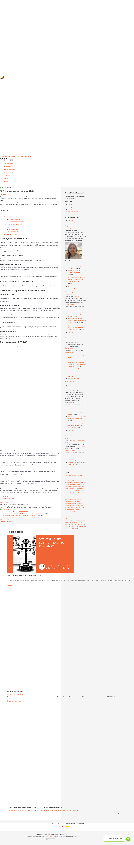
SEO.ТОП (26, 504)
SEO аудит (79, 475)
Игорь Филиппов (69, 340)
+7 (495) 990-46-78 (6, 160)
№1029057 (50, 836)
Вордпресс (67, 488)
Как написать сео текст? (15, 691)
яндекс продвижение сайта (55, 810)
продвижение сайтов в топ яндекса (15, 810)
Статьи (8, 194)
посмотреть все (23, 511)
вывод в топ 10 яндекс (70, 497)
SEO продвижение (73, 480)
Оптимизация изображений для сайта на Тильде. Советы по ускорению (21, 517)
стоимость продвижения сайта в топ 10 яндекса (36, 810)
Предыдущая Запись (6, 519)
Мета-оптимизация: (14, 229)
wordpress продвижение (78, 486)
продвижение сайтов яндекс (71, 524)
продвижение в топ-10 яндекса (72, 511)
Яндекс (80, 492)
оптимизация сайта (69, 505)
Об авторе (5, 496)
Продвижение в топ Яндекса (77, 488)
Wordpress (81, 484)
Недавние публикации (8, 498)
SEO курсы (70, 204)
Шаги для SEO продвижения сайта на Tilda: (14, 224)
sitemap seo (76, 484)
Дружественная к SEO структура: (16, 217)
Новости (70, 209)
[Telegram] (2, 158)
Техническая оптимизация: (16, 227)
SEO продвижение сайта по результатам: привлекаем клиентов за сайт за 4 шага (77, 320)
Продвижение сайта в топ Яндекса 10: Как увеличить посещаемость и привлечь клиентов (76, 327)
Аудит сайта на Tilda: (14, 226)
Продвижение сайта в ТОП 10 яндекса (74, 490)
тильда (69, 528)
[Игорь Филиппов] (69, 338)
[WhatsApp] (0, 158)
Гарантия (6, 178)
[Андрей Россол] (4, 501)
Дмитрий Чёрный (69, 438)
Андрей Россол (4, 502)
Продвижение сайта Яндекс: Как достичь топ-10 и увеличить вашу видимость (34, 807)
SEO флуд (70, 207)
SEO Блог (6, 181)
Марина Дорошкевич (70, 228)
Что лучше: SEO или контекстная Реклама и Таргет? (25, 575)
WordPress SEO (68, 486)
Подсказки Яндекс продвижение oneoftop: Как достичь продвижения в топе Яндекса (77, 364)
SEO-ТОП (77, 342)
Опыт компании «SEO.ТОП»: (10, 234)
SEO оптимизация (8, 166)
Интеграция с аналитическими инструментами (19, 222)
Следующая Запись (5, 521)
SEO (66, 475)
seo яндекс (70, 484)
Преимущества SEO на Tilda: (10, 216)
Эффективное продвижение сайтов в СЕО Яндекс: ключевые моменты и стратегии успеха (77, 358)
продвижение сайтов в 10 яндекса (77, 520)
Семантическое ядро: (15, 231)
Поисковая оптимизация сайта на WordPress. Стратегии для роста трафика (22, 513)
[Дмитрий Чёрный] (70, 436)
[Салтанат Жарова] (70, 292)
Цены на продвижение (9, 169)
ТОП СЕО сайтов (74, 492)
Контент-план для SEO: (15, 232)
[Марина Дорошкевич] (71, 226)
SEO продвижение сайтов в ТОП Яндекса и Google (15, 156)
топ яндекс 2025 (75, 528)
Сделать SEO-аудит (9, 163)
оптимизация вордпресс (76, 499)
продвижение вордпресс (74, 509)
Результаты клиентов (9, 172)
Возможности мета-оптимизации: (17, 221)
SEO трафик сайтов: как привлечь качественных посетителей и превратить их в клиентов (76, 279)
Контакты (6, 184)
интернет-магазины (80, 497)
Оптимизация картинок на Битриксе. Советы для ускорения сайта (19, 515)
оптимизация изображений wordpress (73, 501)
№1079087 (46, 836)
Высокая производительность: (16, 219)
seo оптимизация (73, 477)
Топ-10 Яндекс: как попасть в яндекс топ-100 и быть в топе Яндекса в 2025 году (77, 314)
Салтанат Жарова (69, 294)
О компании (7, 175)
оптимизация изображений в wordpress (74, 503)
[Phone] (7, 158)
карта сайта (67, 499)
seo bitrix (74, 475)
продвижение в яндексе (71, 513)
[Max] (4, 158)
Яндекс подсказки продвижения (76, 495)
